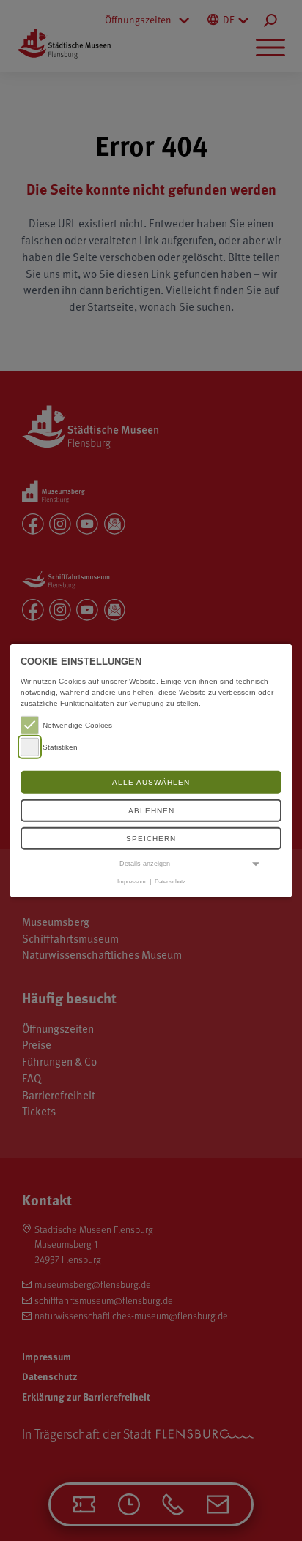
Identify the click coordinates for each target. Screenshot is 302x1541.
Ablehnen (151, 811)
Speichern (151, 838)
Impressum (131, 881)
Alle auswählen (151, 782)
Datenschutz (170, 881)
